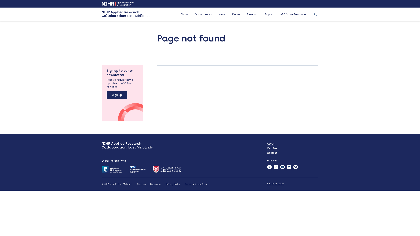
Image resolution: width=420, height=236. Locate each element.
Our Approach (203, 14)
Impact (269, 14)
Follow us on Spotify (289, 167)
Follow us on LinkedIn (276, 167)
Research (252, 14)
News (222, 14)
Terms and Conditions (196, 184)
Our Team (273, 148)
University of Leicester (167, 169)
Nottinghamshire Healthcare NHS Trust (137, 169)
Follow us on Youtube (282, 167)
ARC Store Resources (293, 14)
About (184, 14)
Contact (272, 152)
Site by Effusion (275, 183)
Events (236, 14)
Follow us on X (269, 167)
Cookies (141, 184)
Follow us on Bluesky (295, 167)
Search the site (315, 14)
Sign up (117, 95)
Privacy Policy (173, 184)
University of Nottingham (112, 169)
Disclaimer (155, 184)
